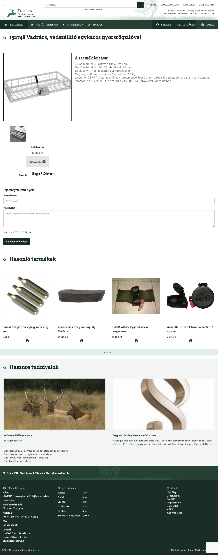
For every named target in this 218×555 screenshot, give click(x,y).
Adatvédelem (174, 512)
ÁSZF (170, 509)
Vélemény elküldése (16, 241)
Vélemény (9, 207)
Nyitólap (172, 492)
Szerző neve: (10, 195)
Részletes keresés (93, 9)
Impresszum (174, 502)
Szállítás (171, 499)
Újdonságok (173, 495)
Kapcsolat (172, 505)
